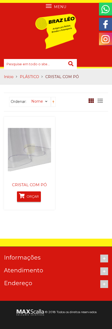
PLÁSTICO (29, 76)
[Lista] (101, 102)
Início (9, 76)
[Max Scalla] (29, 312)
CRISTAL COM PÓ (29, 184)
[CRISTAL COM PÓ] (29, 149)
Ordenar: (18, 101)
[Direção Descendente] (53, 101)
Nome (37, 101)
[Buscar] (71, 64)
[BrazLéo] (56, 31)
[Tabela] (92, 102)
